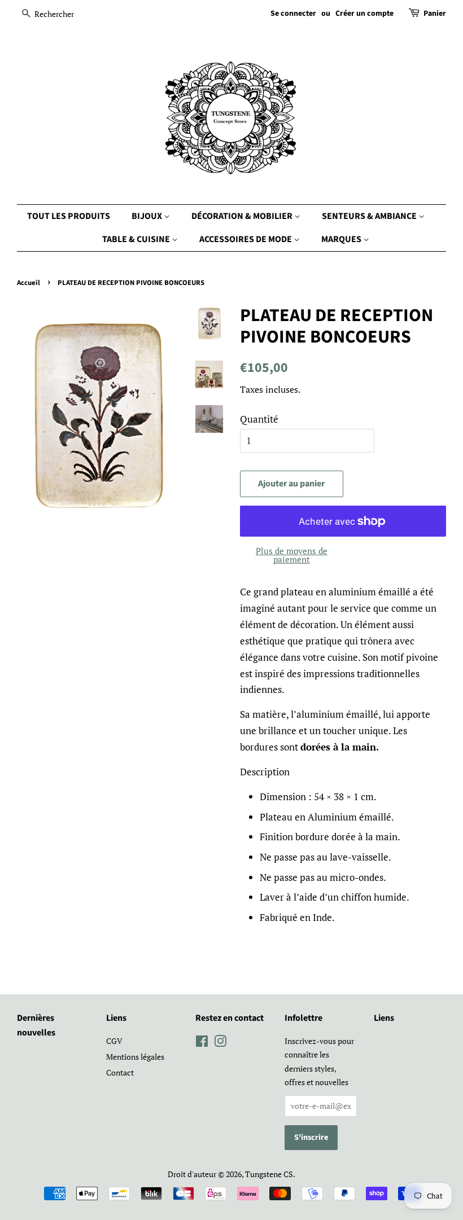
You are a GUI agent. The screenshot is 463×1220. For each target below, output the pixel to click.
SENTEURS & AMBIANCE (370, 216)
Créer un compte (364, 13)
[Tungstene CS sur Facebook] (201, 1043)
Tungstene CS (269, 1174)
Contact (120, 1072)
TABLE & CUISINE (137, 239)
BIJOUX (148, 216)
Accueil (28, 283)
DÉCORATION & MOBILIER (242, 216)
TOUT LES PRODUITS (68, 216)
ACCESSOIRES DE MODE (246, 239)
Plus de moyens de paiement (291, 555)
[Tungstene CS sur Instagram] (220, 1043)
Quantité (259, 418)
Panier (434, 13)
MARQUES (342, 239)
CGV (114, 1040)
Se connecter (293, 13)
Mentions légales (135, 1056)
